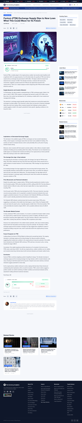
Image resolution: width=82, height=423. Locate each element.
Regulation (43, 400)
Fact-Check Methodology (32, 400)
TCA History (30, 412)
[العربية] (74, 5)
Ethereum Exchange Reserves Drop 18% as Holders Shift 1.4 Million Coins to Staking (11, 370)
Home (5, 12)
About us (29, 386)
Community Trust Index (32, 404)
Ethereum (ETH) (70, 388)
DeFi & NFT (70, 22)
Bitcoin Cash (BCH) (71, 392)
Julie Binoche (13, 302)
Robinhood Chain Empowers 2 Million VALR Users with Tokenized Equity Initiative (71, 72)
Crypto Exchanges (36, 4)
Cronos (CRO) (62, 22)
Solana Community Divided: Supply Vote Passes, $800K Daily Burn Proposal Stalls (29, 350)
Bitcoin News (70, 19)
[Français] (72, 5)
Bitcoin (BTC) (62, 19)
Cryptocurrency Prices (54, 4)
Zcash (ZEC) (69, 398)
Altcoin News (43, 394)
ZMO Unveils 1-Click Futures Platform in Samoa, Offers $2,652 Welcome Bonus (70, 83)
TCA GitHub (30, 396)
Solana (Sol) (69, 402)
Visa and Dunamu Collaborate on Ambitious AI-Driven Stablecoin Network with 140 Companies (71, 89)
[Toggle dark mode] (77, 5)
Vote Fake (43, 286)
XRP (68, 412)
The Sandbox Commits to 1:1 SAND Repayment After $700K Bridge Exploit (12, 350)
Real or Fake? (30, 398)
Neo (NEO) (69, 404)
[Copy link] (16, 28)
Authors (29, 390)
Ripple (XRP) (69, 394)
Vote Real (43, 283)
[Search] (67, 5)
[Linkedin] (14, 28)
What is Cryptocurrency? (59, 386)
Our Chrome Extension (32, 410)
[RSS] (13, 392)
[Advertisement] (27, 123)
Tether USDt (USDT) (64, 24)
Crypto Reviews (46, 4)
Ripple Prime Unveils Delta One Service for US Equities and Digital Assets (48, 350)
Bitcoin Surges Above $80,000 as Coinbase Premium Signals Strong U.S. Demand (38, 8)
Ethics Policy (30, 408)
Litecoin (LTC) (70, 390)
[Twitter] (8, 28)
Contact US (30, 388)
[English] (70, 5)
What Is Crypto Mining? (45, 386)
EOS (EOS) (69, 396)
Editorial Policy (30, 392)
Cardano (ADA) (70, 414)
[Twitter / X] (5, 392)
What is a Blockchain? (58, 399)
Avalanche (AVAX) (70, 400)
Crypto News (28, 4)
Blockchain (43, 398)
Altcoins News (9, 12)
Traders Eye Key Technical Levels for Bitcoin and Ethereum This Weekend (70, 93)
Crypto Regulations (57, 401)
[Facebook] (11, 28)
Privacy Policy (30, 394)
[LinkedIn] (10, 392)
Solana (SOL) (69, 410)
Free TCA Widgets (31, 402)
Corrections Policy (31, 406)
